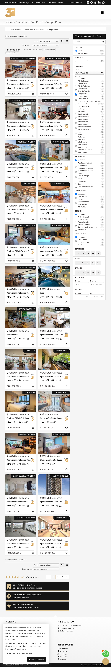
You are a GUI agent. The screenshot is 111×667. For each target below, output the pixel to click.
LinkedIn (63, 657)
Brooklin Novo (90, 89)
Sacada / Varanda (90, 225)
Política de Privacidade (37, 665)
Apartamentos (90, 163)
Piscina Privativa (90, 222)
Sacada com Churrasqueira (90, 227)
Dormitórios (79, 249)
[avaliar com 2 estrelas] (9, 577)
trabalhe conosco (66, 631)
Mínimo (78, 281)
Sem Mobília (90, 204)
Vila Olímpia (90, 152)
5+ (98, 253)
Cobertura (90, 173)
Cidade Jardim (89, 104)
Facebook (63, 651)
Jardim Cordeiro (90, 117)
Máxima (93, 293)
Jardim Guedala (90, 122)
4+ (93, 253)
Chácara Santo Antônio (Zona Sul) (90, 102)
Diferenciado (90, 197)
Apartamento (90, 166)
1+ (78, 253)
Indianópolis (90, 109)
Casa (90, 184)
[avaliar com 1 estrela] (6, 577)
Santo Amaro (90, 140)
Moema (90, 132)
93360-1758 (40, 2)
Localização (79, 66)
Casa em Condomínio (90, 187)
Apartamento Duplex (90, 168)
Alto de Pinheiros (90, 86)
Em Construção (90, 242)
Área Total (78, 289)
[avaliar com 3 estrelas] (12, 577)
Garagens (78, 268)
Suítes (77, 258)
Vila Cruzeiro (90, 142)
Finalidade (79, 47)
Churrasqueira (90, 220)
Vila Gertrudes (90, 145)
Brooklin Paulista (90, 91)
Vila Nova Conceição (90, 150)
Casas (90, 182)
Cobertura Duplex (90, 176)
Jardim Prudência (90, 129)
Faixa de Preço (80, 277)
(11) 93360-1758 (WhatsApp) (70, 626)
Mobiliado (90, 199)
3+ (88, 253)
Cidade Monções (90, 107)
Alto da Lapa (90, 84)
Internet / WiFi (90, 230)
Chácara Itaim (90, 99)
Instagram (64, 649)
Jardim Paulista (90, 124)
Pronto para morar (90, 245)
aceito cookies (37, 659)
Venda (90, 51)
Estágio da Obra (80, 234)
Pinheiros (90, 137)
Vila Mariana (90, 147)
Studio (90, 178)
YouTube (63, 654)
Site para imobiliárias (88, 665)
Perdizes (90, 134)
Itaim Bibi (90, 112)
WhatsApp (64, 659)
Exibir (36, 41)
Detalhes (78, 211)
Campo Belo (90, 94)
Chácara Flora (90, 96)
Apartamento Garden (90, 171)
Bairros (77, 76)
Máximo (93, 281)
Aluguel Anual (90, 53)
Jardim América (90, 114)
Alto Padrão (90, 207)
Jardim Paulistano (90, 127)
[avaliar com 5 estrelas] (18, 577)
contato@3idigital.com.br (69, 628)
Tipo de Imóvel (80, 156)
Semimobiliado (90, 202)
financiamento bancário (90, 61)
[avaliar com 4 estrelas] (15, 577)
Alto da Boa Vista (90, 81)
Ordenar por (27, 45)
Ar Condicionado (90, 217)
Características (80, 191)
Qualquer (81, 78)
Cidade (77, 69)
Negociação (79, 57)
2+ (83, 253)
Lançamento (90, 240)
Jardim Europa (90, 119)
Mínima (78, 293)
